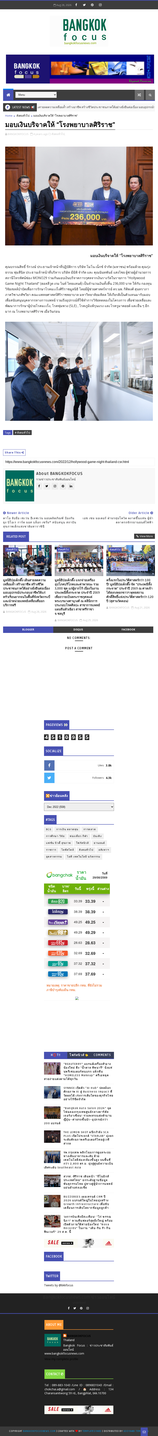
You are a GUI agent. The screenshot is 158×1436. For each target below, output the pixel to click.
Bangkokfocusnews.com (39, 1431)
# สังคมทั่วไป (22, 432)
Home (9, 115)
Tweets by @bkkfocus (58, 1285)
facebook (128, 629)
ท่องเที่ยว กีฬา (79, 836)
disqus (78, 629)
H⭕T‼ (56, 1055)
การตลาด (90, 829)
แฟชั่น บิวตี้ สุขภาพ (58, 843)
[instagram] (100, 5)
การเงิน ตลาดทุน (67, 829)
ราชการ (51, 849)
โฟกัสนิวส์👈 (79, 1055)
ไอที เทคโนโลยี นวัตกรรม (83, 856)
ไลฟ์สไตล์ (68, 849)
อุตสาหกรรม (54, 856)
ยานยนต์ (99, 843)
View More (146, 536)
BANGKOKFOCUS (79, 1336)
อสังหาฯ (104, 849)
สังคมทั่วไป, (58, 134)
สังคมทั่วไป (22, 115)
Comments (102, 1055)
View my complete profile (61, 1359)
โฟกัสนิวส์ (82, 843)
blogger (28, 629)
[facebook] (76, 5)
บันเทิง (97, 836)
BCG (48, 829)
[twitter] (84, 5)
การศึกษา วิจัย (55, 836)
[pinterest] (92, 5)
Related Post (16, 536)
